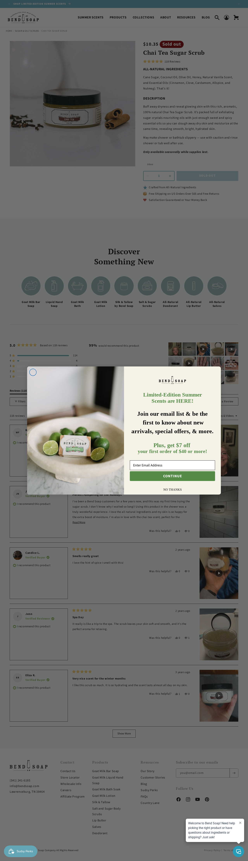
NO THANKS (172, 489)
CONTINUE (172, 476)
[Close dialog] (32, 372)
